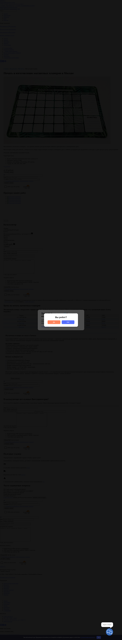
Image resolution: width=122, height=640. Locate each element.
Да (54, 322)
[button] (109, 632)
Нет (68, 322)
